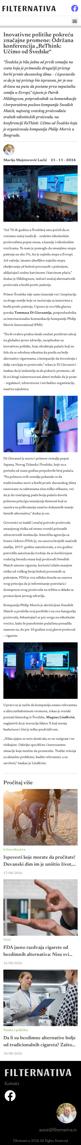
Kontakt (11, 1083)
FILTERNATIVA (29, 8)
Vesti (7, 940)
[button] (74, 21)
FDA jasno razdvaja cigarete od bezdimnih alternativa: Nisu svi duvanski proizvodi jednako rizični (39, 954)
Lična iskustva (14, 849)
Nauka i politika (15, 1030)
